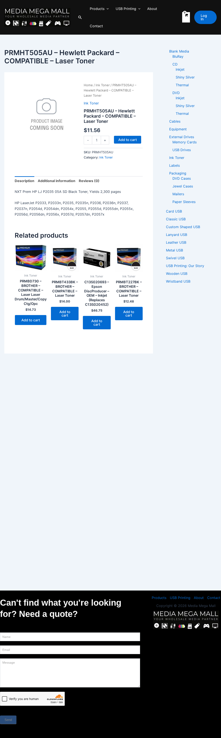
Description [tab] (24, 181)
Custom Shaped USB (183, 227)
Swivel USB (175, 258)
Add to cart (127, 140)
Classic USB (176, 219)
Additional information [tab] (56, 181)
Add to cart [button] (30, 320)
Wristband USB (178, 281)
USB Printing (126, 8)
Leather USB (176, 242)
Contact (96, 26)
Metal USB (174, 250)
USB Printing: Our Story (185, 266)
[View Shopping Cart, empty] (186, 17)
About (152, 8)
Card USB (174, 211)
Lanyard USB (176, 234)
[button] (80, 17)
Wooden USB (176, 273)
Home (88, 85)
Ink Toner (103, 85)
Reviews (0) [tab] (89, 181)
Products (97, 8)
